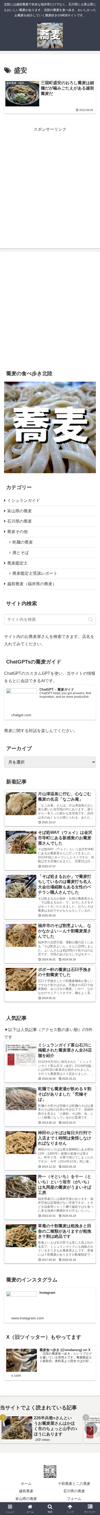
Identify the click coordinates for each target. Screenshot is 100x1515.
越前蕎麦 (26, 1491)
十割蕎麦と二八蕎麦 (74, 1483)
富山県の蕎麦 (26, 1499)
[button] (90, 619)
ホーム (26, 1483)
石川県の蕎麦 (74, 1491)
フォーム (74, 1499)
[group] (41, 1428)
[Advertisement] (50, 183)
